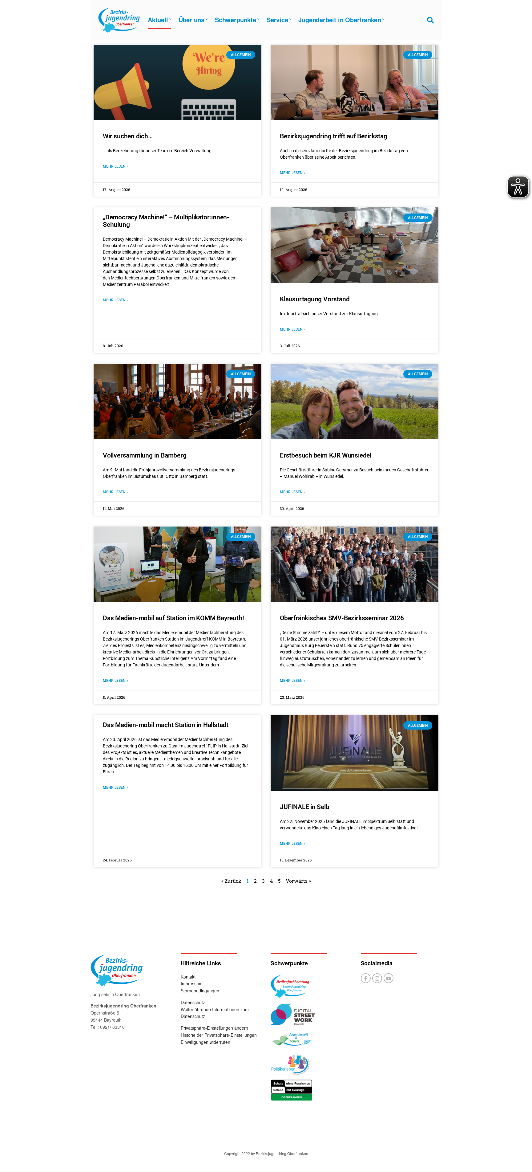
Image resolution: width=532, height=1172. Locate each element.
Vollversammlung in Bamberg (145, 455)
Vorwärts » (298, 880)
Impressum (192, 983)
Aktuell (158, 19)
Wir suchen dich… (128, 136)
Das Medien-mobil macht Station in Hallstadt (165, 725)
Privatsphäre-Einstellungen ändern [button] (214, 1028)
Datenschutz (193, 1002)
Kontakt (188, 977)
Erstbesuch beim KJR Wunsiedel (325, 455)
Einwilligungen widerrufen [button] (205, 1042)
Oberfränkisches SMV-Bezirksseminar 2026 (342, 618)
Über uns (191, 19)
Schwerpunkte (235, 19)
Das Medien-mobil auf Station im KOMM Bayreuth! (173, 618)
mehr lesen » (115, 166)
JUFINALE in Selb (304, 807)
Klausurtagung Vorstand (314, 299)
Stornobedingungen (200, 990)
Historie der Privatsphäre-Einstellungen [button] (219, 1035)
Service (277, 19)
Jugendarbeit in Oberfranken (339, 19)
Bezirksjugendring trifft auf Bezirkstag (333, 136)
